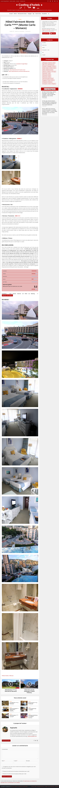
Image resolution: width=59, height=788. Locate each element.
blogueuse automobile (46, 29)
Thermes (50, 81)
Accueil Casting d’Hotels (5, 1)
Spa (33, 13)
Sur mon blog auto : (49, 89)
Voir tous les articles (6, 740)
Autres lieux (38, 13)
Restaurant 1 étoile (46, 73)
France (54, 66)
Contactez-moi (22, 1)
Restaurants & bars (22, 13)
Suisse (53, 80)
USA (50, 83)
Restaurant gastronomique (48, 78)
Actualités (44, 13)
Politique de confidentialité (22, 786)
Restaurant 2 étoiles (47, 75)
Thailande (45, 81)
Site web (28, 760)
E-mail (15, 760)
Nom (3, 760)
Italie (44, 69)
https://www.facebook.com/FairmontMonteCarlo (19, 71)
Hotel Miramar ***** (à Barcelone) (14, 703)
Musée (49, 71)
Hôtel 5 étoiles (53, 68)
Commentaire (5, 749)
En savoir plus (46, 33)
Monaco (11, 675)
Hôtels (15, 13)
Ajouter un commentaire (19, 31)
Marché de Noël (50, 69)
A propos (17, 1)
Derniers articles (12, 1)
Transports (45, 83)
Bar (54, 62)
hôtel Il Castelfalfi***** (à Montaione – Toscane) (14, 709)
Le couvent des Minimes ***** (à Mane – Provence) (33, 716)
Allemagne (45, 62)
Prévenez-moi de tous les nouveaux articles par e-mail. (14, 773)
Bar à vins (45, 64)
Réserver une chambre (7, 295)
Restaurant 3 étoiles (47, 76)
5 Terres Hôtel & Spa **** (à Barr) (32, 709)
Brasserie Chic (51, 64)
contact (53, 33)
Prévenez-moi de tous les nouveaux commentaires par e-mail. (16, 771)
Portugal (54, 71)
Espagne (49, 66)
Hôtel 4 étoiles (6, 675)
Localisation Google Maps (21, 63)
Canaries (44, 66)
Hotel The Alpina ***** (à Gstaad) (14, 716)
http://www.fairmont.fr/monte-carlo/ (17, 69)
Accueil (11, 13)
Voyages (30, 13)
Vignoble (54, 83)
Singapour (45, 80)
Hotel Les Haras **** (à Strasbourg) (32, 703)
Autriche (50, 62)
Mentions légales (14, 786)
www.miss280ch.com (32, 736)
